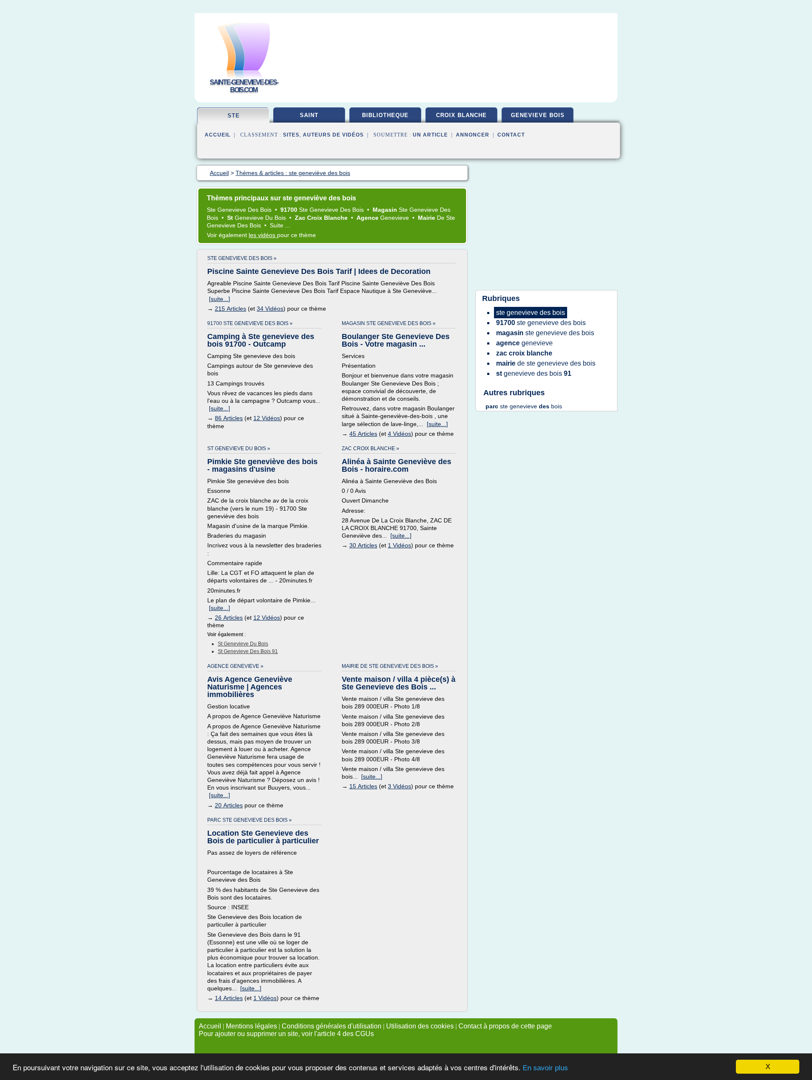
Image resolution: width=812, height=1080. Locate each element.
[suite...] (219, 298)
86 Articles (229, 418)
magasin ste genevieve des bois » (389, 323)
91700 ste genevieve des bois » (250, 323)
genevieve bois (538, 115)
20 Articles (229, 805)
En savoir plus (545, 1068)
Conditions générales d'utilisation (331, 1026)
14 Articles (229, 998)
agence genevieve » (235, 666)
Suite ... (280, 225)
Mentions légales (251, 1026)
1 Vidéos (399, 545)
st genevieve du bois (243, 644)
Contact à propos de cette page (505, 1026)
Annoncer (472, 135)
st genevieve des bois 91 (248, 651)
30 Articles (363, 545)
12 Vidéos (266, 418)
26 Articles (229, 617)
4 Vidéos (399, 433)
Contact (511, 135)
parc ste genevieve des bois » (249, 820)
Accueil (217, 135)
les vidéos (263, 235)
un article (430, 135)
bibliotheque (385, 115)
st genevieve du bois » (238, 448)
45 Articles (363, 433)
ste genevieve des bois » (242, 258)
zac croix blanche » (370, 448)
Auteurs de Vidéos (333, 135)
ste (234, 115)
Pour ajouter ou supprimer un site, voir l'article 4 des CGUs (286, 1033)
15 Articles (363, 786)
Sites (291, 135)
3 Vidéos (399, 786)
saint (309, 115)
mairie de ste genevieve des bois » (390, 666)
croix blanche (461, 115)
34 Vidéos (270, 308)
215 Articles (230, 308)
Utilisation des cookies (420, 1026)
